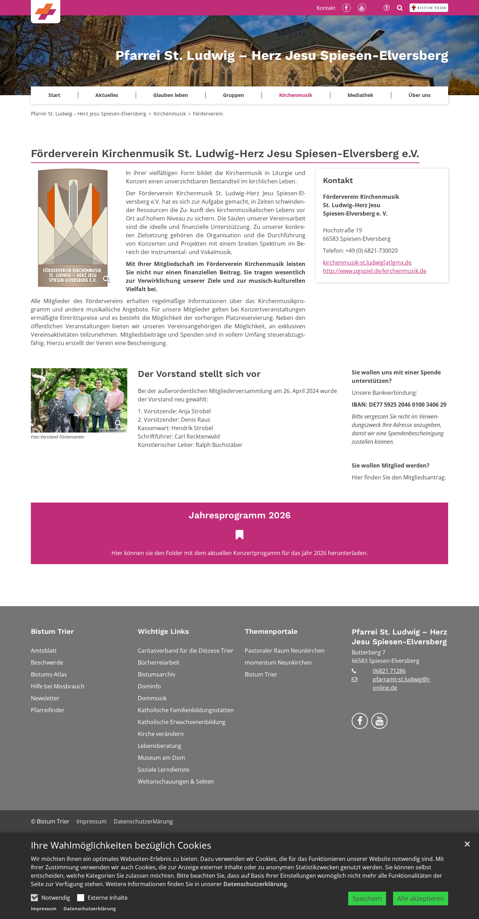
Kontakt (338, 180)
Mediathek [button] (360, 95)
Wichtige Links (163, 631)
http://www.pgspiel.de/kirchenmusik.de (374, 271)
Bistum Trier (52, 631)
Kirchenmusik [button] (295, 95)
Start (54, 95)
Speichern (367, 898)
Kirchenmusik (170, 113)
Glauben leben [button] (170, 95)
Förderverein (208, 113)
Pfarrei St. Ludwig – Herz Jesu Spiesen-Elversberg (88, 113)
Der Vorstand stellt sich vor (199, 374)
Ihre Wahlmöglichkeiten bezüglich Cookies (121, 845)
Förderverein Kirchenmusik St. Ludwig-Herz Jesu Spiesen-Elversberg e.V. (225, 153)
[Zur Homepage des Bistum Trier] (429, 7)
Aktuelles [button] (106, 95)
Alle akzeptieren (420, 898)
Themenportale (271, 631)
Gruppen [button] (233, 95)
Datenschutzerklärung (255, 884)
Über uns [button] (420, 95)
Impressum (43, 908)
